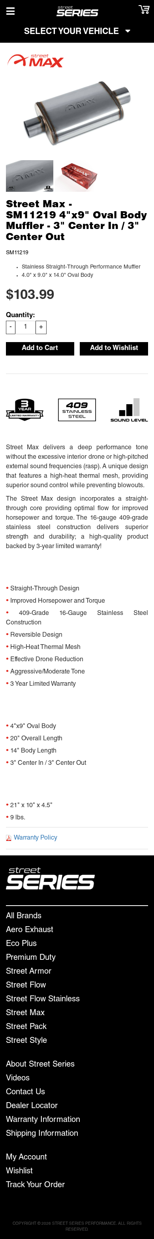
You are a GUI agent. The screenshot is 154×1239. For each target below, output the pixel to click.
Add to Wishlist (114, 348)
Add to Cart (40, 348)
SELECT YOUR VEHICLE (72, 32)
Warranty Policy (35, 838)
